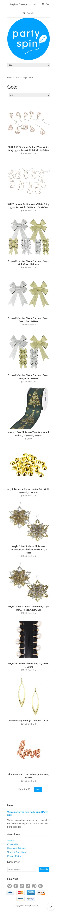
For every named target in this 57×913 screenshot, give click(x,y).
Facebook (15, 886)
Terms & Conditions (16, 852)
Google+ (40, 886)
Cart (48, 4)
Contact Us (12, 844)
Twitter (9, 886)
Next (38, 789)
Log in (13, 4)
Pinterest (34, 886)
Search (10, 840)
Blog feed (28, 886)
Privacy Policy (14, 856)
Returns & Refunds (16, 848)
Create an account (27, 4)
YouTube (22, 886)
